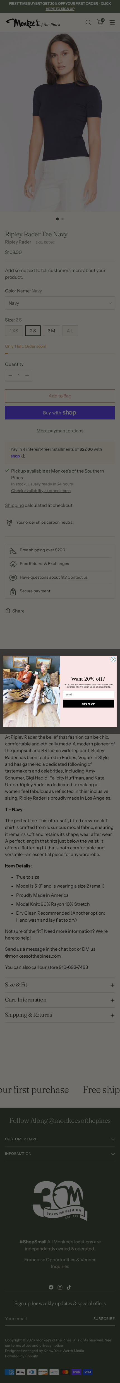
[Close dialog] (113, 659)
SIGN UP (88, 703)
